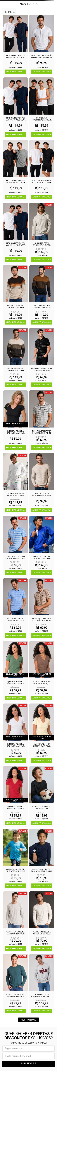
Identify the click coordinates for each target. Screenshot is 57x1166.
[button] (15, 72)
